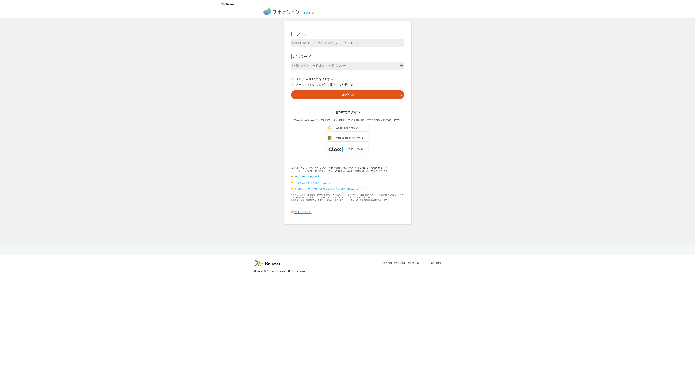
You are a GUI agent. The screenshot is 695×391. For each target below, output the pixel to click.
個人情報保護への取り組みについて (403, 262)
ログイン (347, 94)
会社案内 (436, 263)
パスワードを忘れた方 (307, 176)
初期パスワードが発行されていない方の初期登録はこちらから (330, 188)
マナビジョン (303, 212)
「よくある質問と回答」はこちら (314, 182)
